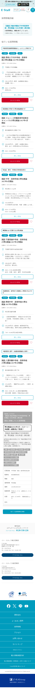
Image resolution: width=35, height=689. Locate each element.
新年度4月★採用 (9, 452)
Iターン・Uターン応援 (11, 457)
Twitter (14, 606)
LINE (20, 606)
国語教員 (12, 449)
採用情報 (17, 627)
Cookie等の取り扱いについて (17, 666)
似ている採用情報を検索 (17, 511)
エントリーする (15, 100)
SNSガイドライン (17, 650)
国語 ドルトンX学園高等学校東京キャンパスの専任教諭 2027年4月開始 (15, 120)
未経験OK (7, 454)
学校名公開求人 (21, 452)
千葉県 (5, 53)
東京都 (5, 114)
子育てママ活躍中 (10, 462)
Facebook (8, 606)
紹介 (20, 53)
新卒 (14, 454)
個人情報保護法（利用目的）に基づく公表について (17, 661)
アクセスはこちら (17, 555)
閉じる (33, 3)
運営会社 (17, 615)
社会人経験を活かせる (11, 460)
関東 (6, 449)
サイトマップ (17, 644)
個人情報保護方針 (17, 655)
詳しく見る (17, 95)
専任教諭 (12, 53)
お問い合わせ (17, 638)
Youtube (26, 606)
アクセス (17, 632)
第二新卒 (21, 454)
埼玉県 (5, 174)
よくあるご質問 (17, 621)
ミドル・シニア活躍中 (11, 465)
